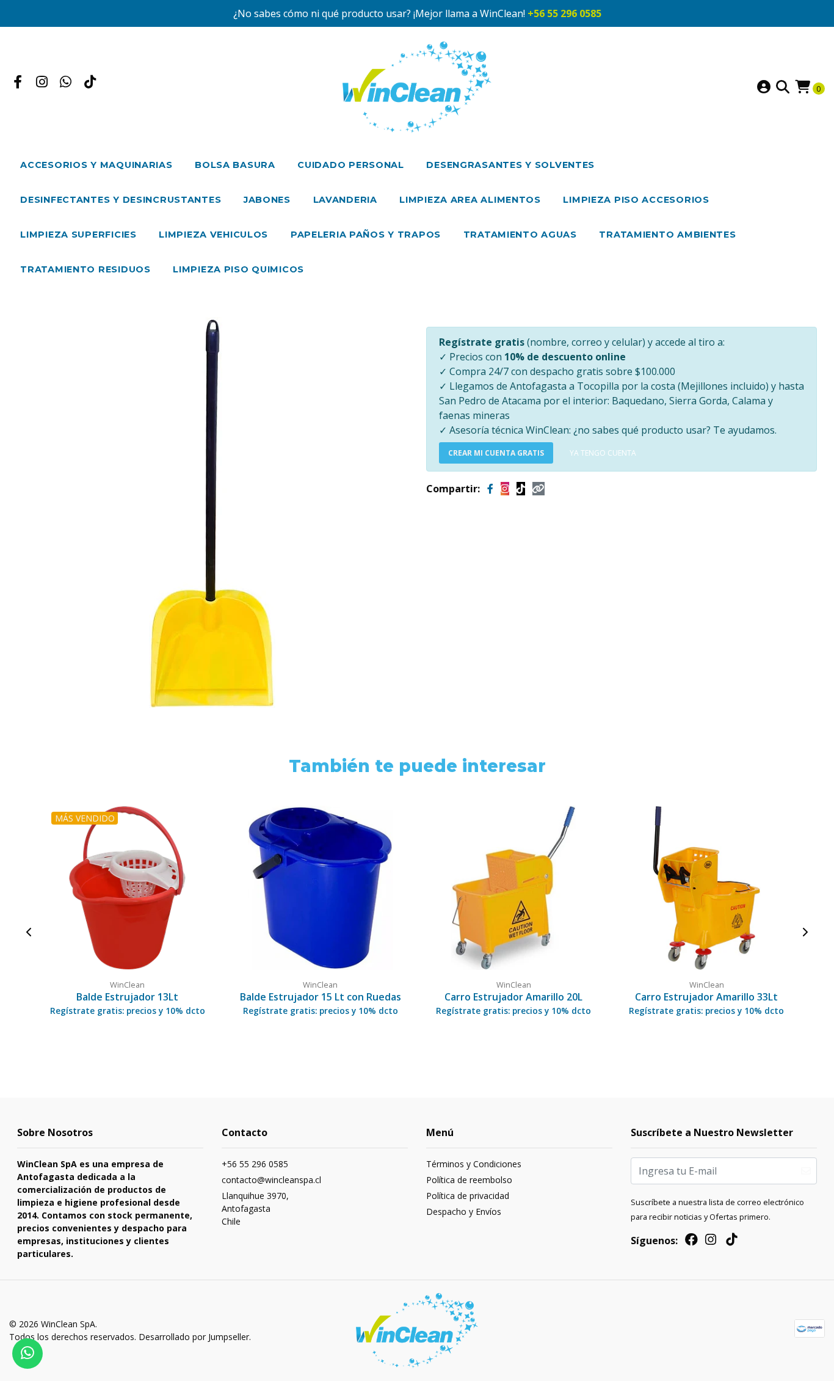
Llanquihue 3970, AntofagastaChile (255, 1208)
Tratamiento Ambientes (667, 234)
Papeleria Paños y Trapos (366, 234)
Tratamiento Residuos (85, 269)
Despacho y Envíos (463, 1211)
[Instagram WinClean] (505, 488)
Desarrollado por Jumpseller (194, 1337)
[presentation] (29, 932)
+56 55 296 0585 (564, 13)
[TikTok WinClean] (521, 488)
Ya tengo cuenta (603, 453)
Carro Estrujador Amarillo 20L (513, 997)
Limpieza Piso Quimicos (238, 269)
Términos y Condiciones (473, 1164)
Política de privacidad (467, 1195)
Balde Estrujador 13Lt (127, 997)
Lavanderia (345, 199)
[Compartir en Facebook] (490, 488)
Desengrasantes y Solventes (510, 164)
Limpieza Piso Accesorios (636, 199)
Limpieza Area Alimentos (470, 199)
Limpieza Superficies (78, 234)
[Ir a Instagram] (42, 83)
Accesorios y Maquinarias (96, 164)
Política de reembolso (469, 1180)
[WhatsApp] (65, 83)
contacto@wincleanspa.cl (271, 1180)
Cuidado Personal (350, 164)
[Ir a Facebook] (17, 83)
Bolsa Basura (235, 164)
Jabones (267, 199)
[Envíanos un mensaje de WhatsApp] (27, 1353)
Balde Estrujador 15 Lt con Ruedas (320, 997)
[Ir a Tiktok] (90, 83)
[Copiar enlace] (538, 488)
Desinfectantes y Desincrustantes (120, 199)
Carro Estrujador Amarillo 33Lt (706, 997)
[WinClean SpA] (417, 86)
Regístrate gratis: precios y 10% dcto (127, 1010)
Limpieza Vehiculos (213, 234)
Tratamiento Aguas (520, 234)
